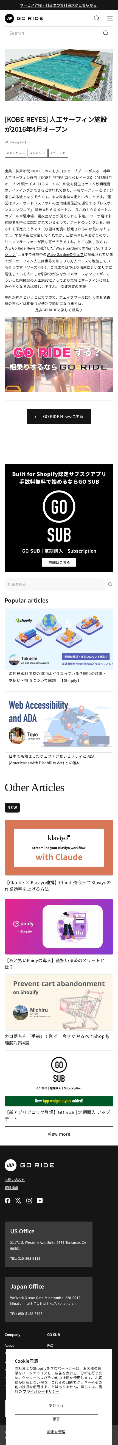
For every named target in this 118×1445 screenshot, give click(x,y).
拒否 (56, 1418)
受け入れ (56, 1405)
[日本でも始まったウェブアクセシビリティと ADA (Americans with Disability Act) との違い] (59, 722)
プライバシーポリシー (41, 1391)
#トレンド (37, 153)
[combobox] (59, 32)
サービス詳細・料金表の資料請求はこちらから (58, 5)
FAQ (50, 1345)
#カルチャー (16, 153)
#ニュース (58, 153)
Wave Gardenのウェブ (65, 254)
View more (59, 1133)
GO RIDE (50, 309)
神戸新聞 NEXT (28, 170)
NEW (12, 807)
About (9, 1345)
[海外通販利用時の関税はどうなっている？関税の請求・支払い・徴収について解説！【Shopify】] (59, 639)
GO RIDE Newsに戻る (62, 416)
